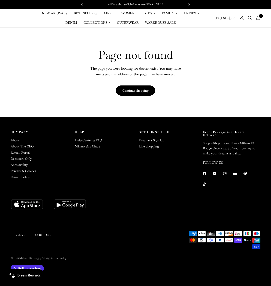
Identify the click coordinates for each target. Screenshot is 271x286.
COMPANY (19, 132)
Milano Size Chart (87, 146)
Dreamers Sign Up (151, 140)
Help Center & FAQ (88, 140)
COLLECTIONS (95, 23)
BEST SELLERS (86, 13)
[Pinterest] (248, 173)
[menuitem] (55, 13)
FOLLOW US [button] (213, 162)
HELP (79, 132)
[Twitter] (217, 173)
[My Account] (242, 18)
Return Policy (20, 177)
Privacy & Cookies (23, 171)
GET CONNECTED (154, 132)
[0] (257, 18)
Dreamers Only (21, 159)
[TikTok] (207, 184)
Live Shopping (149, 146)
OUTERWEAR (128, 23)
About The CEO (22, 146)
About (15, 140)
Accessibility (19, 165)
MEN (108, 13)
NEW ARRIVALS (54, 13)
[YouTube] (238, 174)
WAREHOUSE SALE (160, 23)
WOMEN (128, 13)
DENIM (71, 23)
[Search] (250, 18)
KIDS (148, 13)
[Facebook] (207, 173)
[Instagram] (227, 173)
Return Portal (20, 152)
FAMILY (168, 13)
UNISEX (190, 13)
